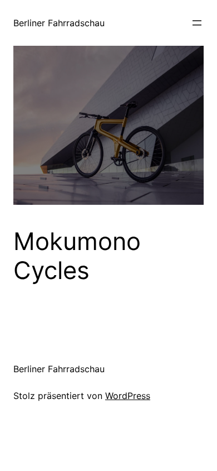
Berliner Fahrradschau (59, 22)
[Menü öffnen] (197, 23)
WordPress (127, 395)
